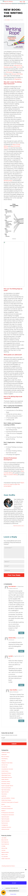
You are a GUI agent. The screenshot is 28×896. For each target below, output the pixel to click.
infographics (17, 79)
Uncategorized (4, 825)
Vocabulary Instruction (6, 827)
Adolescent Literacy (5, 752)
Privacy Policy (13, 894)
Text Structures (4, 823)
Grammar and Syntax (6, 787)
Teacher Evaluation (5, 821)
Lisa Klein (3, 850)
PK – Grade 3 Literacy (5, 806)
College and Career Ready (6, 762)
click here (19, 67)
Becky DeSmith (4, 839)
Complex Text (4, 766)
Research (3, 810)
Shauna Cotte (4, 848)
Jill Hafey (3, 846)
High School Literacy (5, 789)
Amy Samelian (4, 856)
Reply (21, 633)
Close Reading (4, 758)
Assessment (4, 754)
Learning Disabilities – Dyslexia (8, 798)
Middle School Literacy (6, 800)
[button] (26, 869)
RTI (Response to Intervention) (7, 812)
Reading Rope (8, 180)
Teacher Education (5, 818)
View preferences (14, 890)
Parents (3, 804)
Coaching (3, 760)
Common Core (4, 764)
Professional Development (7, 808)
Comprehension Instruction (7, 769)
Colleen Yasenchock (5, 858)
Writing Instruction (5, 829)
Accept (14, 883)
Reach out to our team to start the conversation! (14, 484)
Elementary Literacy (5, 783)
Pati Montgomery (5, 842)
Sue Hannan (12, 586)
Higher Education (5, 791)
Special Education (5, 816)
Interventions (4, 794)
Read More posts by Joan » (18, 525)
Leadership (3, 796)
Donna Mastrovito (5, 844)
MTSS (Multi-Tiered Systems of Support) (9, 802)
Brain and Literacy (5, 756)
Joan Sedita (7, 19)
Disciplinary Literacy (5, 781)
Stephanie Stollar (5, 852)
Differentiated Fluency (6, 775)
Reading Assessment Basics (8, 865)
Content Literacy (4, 771)
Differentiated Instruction (6, 777)
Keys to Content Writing (11, 474)
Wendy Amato (4, 854)
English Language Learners (7, 785)
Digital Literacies (4, 779)
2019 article (9, 72)
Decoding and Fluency (6, 773)
